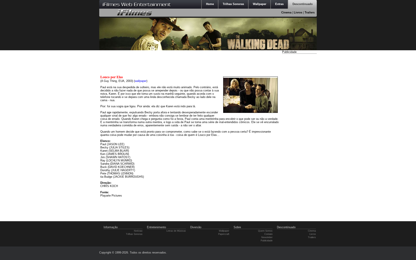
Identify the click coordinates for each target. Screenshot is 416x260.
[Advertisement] (299, 120)
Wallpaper (224, 230)
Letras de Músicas (176, 230)
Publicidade (267, 240)
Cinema (286, 12)
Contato (268, 234)
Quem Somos (265, 230)
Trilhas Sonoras (134, 234)
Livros (298, 12)
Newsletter (267, 237)
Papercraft (223, 234)
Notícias (138, 230)
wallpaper (140, 81)
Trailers (310, 12)
